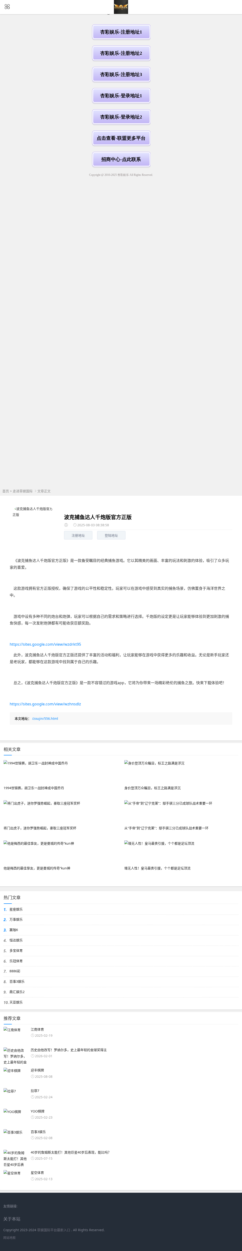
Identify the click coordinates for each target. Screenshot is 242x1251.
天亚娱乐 (16, 1002)
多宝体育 (16, 950)
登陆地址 (111, 535)
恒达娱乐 (16, 940)
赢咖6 (13, 929)
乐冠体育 (16, 961)
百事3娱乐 (17, 981)
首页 (5, 491)
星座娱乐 (16, 909)
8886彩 (14, 971)
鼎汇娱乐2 (17, 992)
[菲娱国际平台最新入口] (121, 12)
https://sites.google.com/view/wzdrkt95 (45, 644)
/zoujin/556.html (45, 718)
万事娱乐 (16, 919)
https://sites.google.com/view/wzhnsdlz (45, 704)
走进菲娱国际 (23, 491)
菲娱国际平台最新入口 (53, 1230)
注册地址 (78, 535)
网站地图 (9, 1238)
